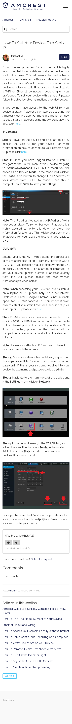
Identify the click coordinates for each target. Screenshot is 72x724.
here (17, 123)
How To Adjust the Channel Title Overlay (28, 661)
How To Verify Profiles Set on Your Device (28, 643)
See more (9, 676)
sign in (13, 590)
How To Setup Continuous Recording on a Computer (35, 637)
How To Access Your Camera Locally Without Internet (36, 631)
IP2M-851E (24, 19)
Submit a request (41, 559)
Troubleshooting (46, 19)
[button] (65, 6)
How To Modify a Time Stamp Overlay (26, 667)
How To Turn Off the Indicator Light (24, 655)
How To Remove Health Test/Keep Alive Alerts (32, 649)
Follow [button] (64, 57)
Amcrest (8, 19)
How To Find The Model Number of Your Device (32, 618)
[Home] (24, 6)
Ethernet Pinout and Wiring (19, 625)
